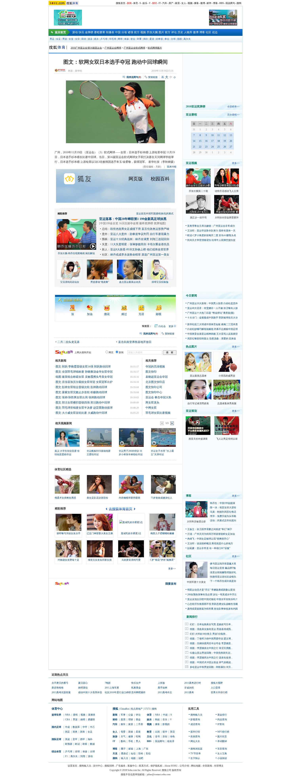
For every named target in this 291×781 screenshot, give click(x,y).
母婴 (123, 731)
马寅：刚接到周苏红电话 (223, 511)
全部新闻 (207, 765)
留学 (165, 731)
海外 (90, 739)
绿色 (172, 736)
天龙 (115, 753)
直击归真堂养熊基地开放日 (134, 342)
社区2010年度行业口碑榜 (118, 692)
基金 (138, 719)
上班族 (161, 683)
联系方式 (143, 765)
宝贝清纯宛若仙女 (69, 282)
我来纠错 (171, 166)
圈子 (123, 748)
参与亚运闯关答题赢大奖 (223, 563)
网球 (120, 39)
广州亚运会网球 (113, 47)
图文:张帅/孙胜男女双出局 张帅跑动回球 (80, 397)
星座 (138, 731)
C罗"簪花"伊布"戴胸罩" (162, 560)
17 (212, 141)
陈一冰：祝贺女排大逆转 (223, 507)
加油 (89, 314)
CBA (67, 719)
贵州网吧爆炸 (138, 692)
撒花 (107, 314)
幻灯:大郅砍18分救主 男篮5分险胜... (208, 633)
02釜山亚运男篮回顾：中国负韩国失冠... (211, 652)
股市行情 (195, 731)
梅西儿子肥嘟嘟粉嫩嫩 (162, 533)
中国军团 (151, 213)
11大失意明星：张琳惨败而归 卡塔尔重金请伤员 (139, 244)
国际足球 (56, 739)
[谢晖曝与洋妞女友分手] (68, 522)
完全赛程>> (233, 114)
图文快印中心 (154, 392)
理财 (130, 719)
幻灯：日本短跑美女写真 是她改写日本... (211, 624)
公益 (130, 714)
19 (224, 141)
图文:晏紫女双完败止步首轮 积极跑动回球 (81, 392)
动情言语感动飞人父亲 (227, 191)
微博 (202, 3)
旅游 (115, 736)
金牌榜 (89, 32)
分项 (124, 32)
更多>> (172, 568)
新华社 (78, 70)
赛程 (158, 213)
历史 (180, 32)
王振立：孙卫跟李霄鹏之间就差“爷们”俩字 (209, 529)
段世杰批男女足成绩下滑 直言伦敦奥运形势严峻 (139, 228)
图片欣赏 (222, 736)
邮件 (209, 3)
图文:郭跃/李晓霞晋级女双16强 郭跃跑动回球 (83, 366)
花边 (215, 32)
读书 (157, 736)
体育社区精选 (63, 469)
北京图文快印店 (155, 382)
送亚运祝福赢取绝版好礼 (223, 572)
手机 (130, 741)
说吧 (140, 758)
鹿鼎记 (124, 753)
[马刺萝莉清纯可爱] (131, 549)
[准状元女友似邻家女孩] (99, 549)
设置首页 (72, 765)
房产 (171, 3)
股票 (123, 719)
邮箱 (130, 748)
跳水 (96, 39)
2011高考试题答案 (61, 692)
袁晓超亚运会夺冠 (157, 376)
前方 (137, 32)
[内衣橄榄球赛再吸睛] (131, 484)
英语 (172, 731)
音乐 (165, 719)
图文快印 (151, 371)
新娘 (130, 731)
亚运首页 (141, 213)
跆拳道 (159, 39)
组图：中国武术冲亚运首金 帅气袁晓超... (211, 662)
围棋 (179, 39)
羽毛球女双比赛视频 (158, 412)
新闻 (129, 3)
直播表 (91, 714)
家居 (177, 3)
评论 (174, 32)
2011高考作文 (165, 692)
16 (206, 141)
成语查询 (195, 724)
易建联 (91, 719)
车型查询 (222, 748)
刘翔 (82, 756)
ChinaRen (124, 708)
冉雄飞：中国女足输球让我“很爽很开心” (208, 538)
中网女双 (151, 407)
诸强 (130, 32)
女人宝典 (222, 753)
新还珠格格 (58, 687)
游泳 (90, 39)
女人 (183, 3)
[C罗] (162, 549)
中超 (67, 727)
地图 (133, 758)
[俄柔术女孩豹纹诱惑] (67, 484)
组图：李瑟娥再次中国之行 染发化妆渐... (211, 657)
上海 (138, 748)
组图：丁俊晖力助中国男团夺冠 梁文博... (211, 638)
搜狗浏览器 (196, 748)
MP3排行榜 (223, 731)
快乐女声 (136, 683)
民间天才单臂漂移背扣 (199, 240)
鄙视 (158, 314)
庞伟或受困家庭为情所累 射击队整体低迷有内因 (212, 608)
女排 (77, 39)
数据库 (76, 727)
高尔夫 (187, 39)
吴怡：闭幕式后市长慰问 (223, 520)
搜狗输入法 (196, 714)
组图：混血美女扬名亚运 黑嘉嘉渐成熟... (211, 629)
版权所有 (176, 770)
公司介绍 (184, 765)
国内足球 (56, 727)
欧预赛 (68, 744)
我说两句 (230, 3)
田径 (83, 39)
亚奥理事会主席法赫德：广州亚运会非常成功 (211, 225)
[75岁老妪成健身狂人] (163, 484)
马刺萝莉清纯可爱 (131, 560)
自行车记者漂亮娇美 (198, 403)
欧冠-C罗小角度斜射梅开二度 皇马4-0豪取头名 (211, 235)
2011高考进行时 (192, 683)
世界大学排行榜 (219, 692)
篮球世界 (56, 714)
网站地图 (196, 765)
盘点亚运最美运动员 (130, 282)
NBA (67, 714)
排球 (77, 751)
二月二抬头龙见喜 (68, 342)
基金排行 (222, 714)
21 (194, 146)
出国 (157, 731)
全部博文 (218, 765)
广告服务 (121, 765)
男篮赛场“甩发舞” (99, 282)
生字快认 (195, 758)
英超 (67, 739)
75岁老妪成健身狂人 (161, 497)
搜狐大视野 (217, 683)
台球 (173, 39)
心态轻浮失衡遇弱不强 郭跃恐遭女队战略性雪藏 (212, 604)
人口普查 (215, 687)
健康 (130, 736)
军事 (123, 714)
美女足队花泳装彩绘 (97, 497)
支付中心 (98, 765)
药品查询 (222, 719)
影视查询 (195, 719)
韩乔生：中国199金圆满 (222, 503)
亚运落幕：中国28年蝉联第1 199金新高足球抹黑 (132, 219)
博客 (215, 3)
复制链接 (153, 77)
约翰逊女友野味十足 (68, 560)
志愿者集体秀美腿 (226, 403)
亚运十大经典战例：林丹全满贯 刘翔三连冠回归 (139, 239)
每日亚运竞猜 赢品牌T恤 (223, 568)
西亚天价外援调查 (198, 438)
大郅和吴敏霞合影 (196, 521)
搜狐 (115, 708)
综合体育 (56, 751)
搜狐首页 (120, 3)
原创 (165, 736)
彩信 (148, 753)
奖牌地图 (159, 223)
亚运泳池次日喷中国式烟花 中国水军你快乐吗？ (212, 599)
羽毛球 (112, 39)
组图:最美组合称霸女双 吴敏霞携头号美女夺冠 (84, 376)
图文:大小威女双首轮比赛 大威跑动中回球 (81, 412)
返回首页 (60, 32)
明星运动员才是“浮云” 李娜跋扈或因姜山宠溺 (211, 589)
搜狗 (239, 3)
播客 (196, 3)
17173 (147, 708)
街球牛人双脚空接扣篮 (223, 240)
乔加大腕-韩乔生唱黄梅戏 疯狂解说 (76, 253)
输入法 (124, 758)
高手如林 (162, 687)
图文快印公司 (154, 387)
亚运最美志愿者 (198, 375)
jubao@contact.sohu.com (158, 774)
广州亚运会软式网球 (134, 47)
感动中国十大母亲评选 (90, 692)
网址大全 (195, 741)
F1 (66, 756)
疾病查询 (195, 736)
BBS (221, 3)
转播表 (110, 32)
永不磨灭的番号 (60, 683)
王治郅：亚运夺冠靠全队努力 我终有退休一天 (211, 230)
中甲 (85, 727)
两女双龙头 (152, 402)
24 (212, 146)
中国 (118, 32)
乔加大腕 (152, 32)
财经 (154, 3)
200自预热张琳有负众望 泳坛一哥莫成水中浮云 (212, 594)
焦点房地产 (137, 708)
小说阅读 (222, 758)
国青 (82, 731)
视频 (190, 3)
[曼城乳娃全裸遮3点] (131, 522)
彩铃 (140, 753)
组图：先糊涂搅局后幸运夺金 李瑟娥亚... (211, 643)
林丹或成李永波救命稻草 (125, 254)
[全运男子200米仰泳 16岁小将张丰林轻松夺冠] (131, 437)
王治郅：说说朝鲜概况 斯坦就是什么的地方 (210, 543)
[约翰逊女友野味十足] (68, 549)
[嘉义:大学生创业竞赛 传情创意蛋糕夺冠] (67, 437)
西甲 (82, 739)
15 (200, 141)
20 (231, 141)
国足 (67, 731)
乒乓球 (103, 39)
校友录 (170, 741)
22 (200, 146)
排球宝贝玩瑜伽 (160, 282)
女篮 (71, 39)
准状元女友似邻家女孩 (100, 560)
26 (224, 146)
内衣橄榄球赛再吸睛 (129, 497)
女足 (58, 39)
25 (218, 146)
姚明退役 (83, 687)
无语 (141, 314)
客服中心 (132, 765)
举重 (139, 39)
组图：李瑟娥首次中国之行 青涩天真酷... (211, 648)
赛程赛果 (99, 32)
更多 (171, 326)
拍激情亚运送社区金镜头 (223, 576)
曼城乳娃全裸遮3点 (131, 533)
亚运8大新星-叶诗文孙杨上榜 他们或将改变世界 (139, 249)
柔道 (151, 39)
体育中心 (57, 708)
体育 (135, 3)
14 (194, 141)
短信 (133, 753)
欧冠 (77, 744)
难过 (124, 314)
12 (224, 135)
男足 (52, 39)
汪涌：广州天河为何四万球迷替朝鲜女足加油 (211, 534)
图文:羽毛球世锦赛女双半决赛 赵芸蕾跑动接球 (84, 407)
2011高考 (189, 692)
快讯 (81, 32)
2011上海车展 (112, 687)
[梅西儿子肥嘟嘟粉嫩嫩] (162, 522)
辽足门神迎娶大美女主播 (100, 533)
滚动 (75, 32)
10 (212, 135)
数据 (92, 744)
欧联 (85, 744)
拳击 (167, 39)
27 (231, 146)
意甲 (75, 739)
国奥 (75, 731)
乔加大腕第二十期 (198, 191)
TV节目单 (195, 753)
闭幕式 (169, 213)
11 (218, 135)
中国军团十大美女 (196, 582)
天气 (123, 736)
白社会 (162, 326)
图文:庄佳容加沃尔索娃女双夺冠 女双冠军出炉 (84, 382)
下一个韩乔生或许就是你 (223, 581)
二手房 (139, 724)
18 (218, 141)
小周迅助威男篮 (227, 375)
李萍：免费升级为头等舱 (223, 516)
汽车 (164, 3)
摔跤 (145, 39)
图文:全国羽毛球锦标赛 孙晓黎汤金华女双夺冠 (84, 371)
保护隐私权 (156, 765)
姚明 (82, 719)
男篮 (64, 39)
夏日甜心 (83, 683)
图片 (161, 32)
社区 (208, 32)
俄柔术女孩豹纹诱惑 (65, 497)
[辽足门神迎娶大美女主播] (99, 522)
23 (206, 146)
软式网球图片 (155, 47)
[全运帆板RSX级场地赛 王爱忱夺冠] (99, 437)
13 (231, 135)
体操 (126, 39)
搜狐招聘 (109, 765)
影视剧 (166, 724)
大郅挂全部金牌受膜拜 (227, 217)
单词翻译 (222, 741)
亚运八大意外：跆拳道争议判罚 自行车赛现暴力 (139, 234)
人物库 (188, 32)
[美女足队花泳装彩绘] (99, 484)
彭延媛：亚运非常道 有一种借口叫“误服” (208, 548)
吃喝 (138, 736)
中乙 (92, 727)
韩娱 (157, 719)
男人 (138, 741)
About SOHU (171, 765)
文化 (149, 736)
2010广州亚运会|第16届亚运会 (86, 47)
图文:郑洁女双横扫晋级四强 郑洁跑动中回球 (83, 402)
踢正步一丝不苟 (198, 217)
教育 (149, 731)
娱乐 (145, 3)
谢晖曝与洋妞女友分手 (68, 533)
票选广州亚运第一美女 (155, 254)
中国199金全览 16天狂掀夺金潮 (119, 223)
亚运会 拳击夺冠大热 (158, 397)
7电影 (108, 683)
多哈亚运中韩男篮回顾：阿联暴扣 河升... (211, 667)
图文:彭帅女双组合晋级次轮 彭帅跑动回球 (81, 387)
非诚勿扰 (189, 687)
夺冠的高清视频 (155, 366)
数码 (123, 741)
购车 (123, 724)
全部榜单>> (233, 106)
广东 (146, 748)
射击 (132, 39)
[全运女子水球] (163, 437)
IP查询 (220, 724)
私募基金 (136, 687)
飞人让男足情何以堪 (227, 438)
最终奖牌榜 (146, 223)
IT (160, 3)
